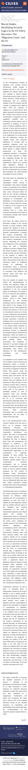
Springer (12, 78)
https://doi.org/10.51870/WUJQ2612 (14, 70)
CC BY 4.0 (21, 747)
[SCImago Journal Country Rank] (21, 728)
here (11, 764)
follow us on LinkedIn (6, 753)
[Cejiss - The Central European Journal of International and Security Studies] (9, 3)
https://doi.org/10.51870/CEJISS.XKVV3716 (13, 745)
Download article (7, 45)
